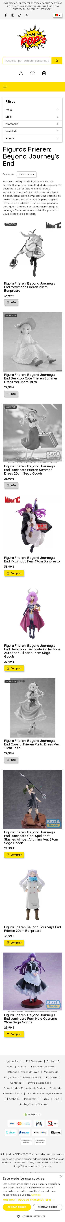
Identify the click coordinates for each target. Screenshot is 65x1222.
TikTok (45, 1098)
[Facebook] (6, 15)
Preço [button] (9, 109)
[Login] (21, 73)
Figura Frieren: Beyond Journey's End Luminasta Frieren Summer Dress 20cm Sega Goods (29, 469)
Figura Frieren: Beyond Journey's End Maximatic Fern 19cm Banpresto (32, 559)
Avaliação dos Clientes (33, 1104)
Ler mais (35, 1194)
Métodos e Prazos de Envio (23, 1072)
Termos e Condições (38, 1082)
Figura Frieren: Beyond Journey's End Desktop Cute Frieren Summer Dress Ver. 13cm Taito (30, 378)
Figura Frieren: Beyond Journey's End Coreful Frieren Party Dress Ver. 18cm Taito (32, 744)
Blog (56, 1098)
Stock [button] (9, 116)
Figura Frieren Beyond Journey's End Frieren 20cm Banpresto (32, 929)
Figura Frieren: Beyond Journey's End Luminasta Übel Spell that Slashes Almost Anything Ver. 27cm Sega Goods (31, 837)
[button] (32, 1200)
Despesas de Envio (42, 1066)
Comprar (16, 573)
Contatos (15, 1082)
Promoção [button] (12, 124)
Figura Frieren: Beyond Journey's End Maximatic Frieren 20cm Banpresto (29, 287)
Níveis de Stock (32, 1077)
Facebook (13, 1098)
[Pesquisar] (56, 60)
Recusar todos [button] (47, 1207)
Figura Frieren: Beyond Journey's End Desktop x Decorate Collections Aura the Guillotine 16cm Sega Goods (32, 651)
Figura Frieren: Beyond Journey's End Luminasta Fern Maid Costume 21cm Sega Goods (30, 1018)
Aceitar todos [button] (17, 1207)
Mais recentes (26, 174)
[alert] (32, 1197)
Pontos (22, 1066)
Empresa (51, 1077)
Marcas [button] (10, 138)
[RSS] (26, 15)
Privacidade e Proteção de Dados (24, 1088)
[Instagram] (13, 15)
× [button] (61, 1176)
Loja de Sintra (13, 1061)
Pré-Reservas (34, 1061)
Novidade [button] (11, 131)
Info (13, 302)
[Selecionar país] (57, 15)
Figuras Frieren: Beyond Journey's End (31, 156)
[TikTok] (19, 15)
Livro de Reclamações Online (44, 1093)
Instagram (30, 1098)
